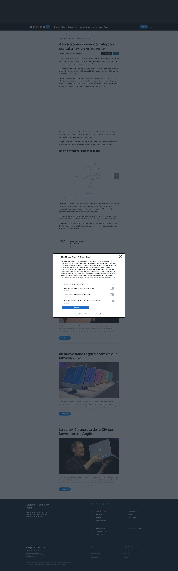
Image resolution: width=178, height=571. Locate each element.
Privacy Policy (99, 314)
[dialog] (89, 285)
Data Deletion (79, 314)
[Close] (121, 257)
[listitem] (89, 284)
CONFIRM (75, 307)
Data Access (89, 314)
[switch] (112, 288)
